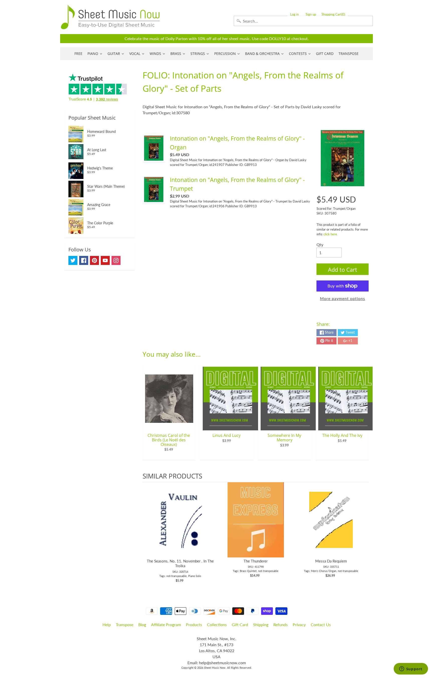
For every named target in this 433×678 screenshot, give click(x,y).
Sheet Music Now (215, 667)
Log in (294, 14)
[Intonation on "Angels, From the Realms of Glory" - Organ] (154, 157)
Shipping (260, 624)
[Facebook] (83, 260)
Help (106, 624)
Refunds (280, 624)
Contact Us (321, 624)
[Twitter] (72, 260)
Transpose (124, 624)
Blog (142, 624)
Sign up (311, 14)
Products (194, 624)
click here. (330, 234)
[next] (364, 534)
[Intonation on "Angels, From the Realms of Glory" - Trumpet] (154, 199)
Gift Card (240, 624)
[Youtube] (105, 260)
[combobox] (303, 21)
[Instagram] (116, 260)
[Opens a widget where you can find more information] (410, 669)
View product (180, 524)
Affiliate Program (166, 624)
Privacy (299, 624)
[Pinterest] (94, 260)
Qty (319, 244)
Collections (217, 624)
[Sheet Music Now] (110, 17)
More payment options (342, 298)
